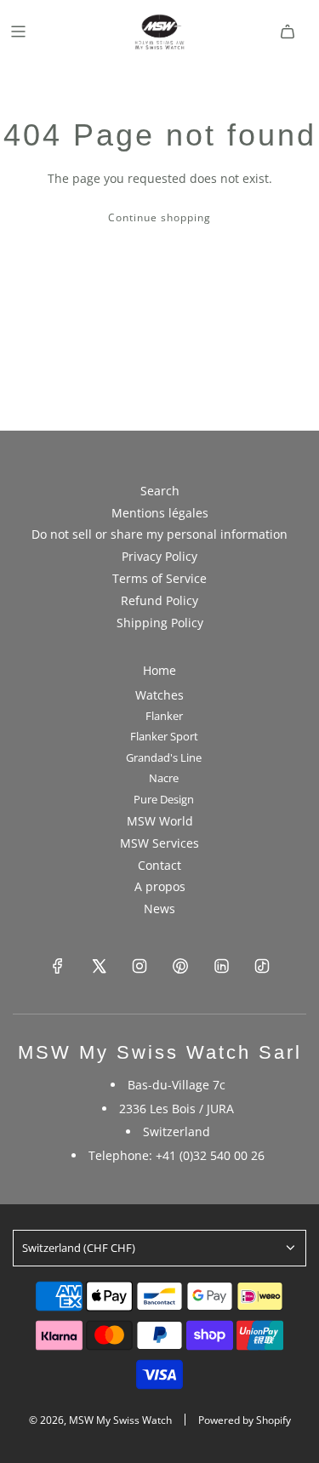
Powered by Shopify (244, 1420)
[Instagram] (139, 966)
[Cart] (287, 31)
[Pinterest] (180, 966)
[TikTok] (262, 966)
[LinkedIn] (221, 966)
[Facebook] (58, 966)
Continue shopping (159, 217)
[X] (98, 966)
